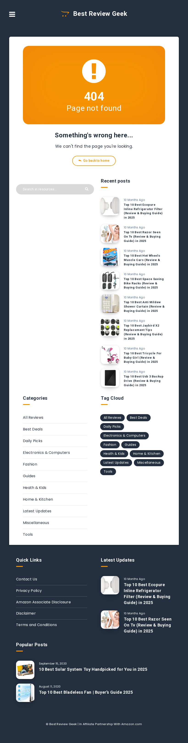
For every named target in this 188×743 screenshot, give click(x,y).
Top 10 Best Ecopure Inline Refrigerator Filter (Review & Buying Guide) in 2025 (143, 211)
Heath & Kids (35, 487)
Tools (28, 534)
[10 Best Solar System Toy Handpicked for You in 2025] (25, 670)
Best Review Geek (99, 13)
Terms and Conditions (36, 624)
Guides (29, 476)
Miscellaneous (36, 522)
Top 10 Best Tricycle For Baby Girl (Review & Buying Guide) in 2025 (143, 358)
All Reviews (33, 417)
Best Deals (33, 429)
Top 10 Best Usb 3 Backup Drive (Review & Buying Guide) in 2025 (143, 381)
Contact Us (26, 579)
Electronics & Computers (46, 452)
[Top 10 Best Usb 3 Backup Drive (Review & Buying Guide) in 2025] (110, 378)
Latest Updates (37, 511)
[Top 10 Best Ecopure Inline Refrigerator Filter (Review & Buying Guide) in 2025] (110, 206)
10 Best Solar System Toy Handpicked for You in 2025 (93, 669)
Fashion (30, 464)
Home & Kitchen (38, 499)
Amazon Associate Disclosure (43, 602)
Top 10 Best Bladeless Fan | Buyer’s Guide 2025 (86, 692)
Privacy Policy (29, 590)
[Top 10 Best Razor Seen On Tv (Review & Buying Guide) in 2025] (110, 234)
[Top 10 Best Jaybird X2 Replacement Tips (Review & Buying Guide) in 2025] (110, 327)
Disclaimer (26, 613)
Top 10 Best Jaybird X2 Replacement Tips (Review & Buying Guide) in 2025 (143, 332)
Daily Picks (32, 441)
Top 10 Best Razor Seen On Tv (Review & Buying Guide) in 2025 (142, 236)
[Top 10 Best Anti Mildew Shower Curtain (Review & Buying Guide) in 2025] (110, 303)
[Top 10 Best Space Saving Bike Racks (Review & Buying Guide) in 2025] (110, 280)
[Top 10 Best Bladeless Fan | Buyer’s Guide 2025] (25, 693)
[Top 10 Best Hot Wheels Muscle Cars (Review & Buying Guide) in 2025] (110, 257)
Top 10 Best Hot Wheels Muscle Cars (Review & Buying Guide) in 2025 (142, 260)
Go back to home (96, 160)
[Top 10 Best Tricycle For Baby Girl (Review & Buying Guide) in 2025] (110, 355)
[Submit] (87, 188)
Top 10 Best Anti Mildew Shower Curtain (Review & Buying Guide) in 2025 (144, 306)
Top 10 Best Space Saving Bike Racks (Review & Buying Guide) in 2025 (144, 283)
